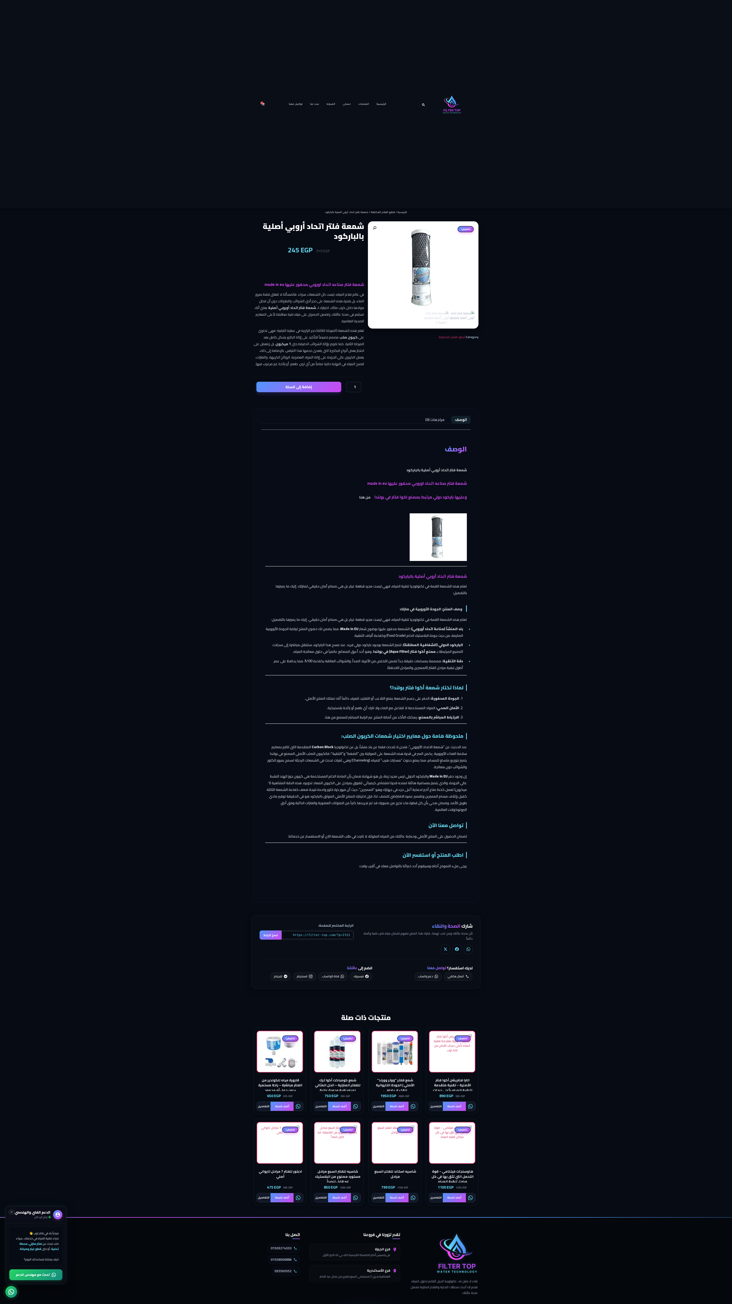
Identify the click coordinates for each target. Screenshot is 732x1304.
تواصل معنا (296, 104)
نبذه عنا (314, 104)
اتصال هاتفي (456, 976)
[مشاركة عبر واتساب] (468, 949)
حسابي (347, 104)
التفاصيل (436, 1106)
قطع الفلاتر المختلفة (383, 212)
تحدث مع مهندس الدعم (33, 1275)
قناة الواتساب (330, 976)
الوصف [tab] (461, 419)
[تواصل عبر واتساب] (470, 1106)
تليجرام (278, 976)
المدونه (331, 104)
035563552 (283, 1271)
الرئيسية (381, 104)
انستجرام (302, 976)
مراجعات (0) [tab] (435, 419)
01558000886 (281, 1259)
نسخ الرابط (270, 935)
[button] (423, 104)
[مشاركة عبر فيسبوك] (457, 949)
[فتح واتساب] (11, 1293)
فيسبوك (359, 976)
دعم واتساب (425, 976)
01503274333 (281, 1248)
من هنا (365, 497)
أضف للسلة (454, 1106)
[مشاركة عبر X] (445, 949)
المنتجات (363, 104)
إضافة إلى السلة (299, 386)
